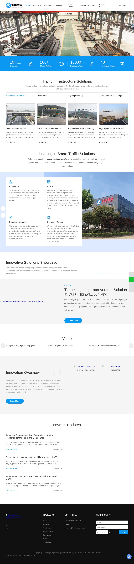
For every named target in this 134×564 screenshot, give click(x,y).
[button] (3, 208)
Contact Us (47, 542)
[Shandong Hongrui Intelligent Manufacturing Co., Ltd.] (14, 5)
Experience (14, 186)
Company (37, 5)
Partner (50, 186)
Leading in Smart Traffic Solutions (67, 154)
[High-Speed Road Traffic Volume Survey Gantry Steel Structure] (113, 114)
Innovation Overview (23, 372)
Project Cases (70, 5)
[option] (67, 33)
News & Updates (67, 425)
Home (28, 5)
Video (67, 339)
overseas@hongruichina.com (75, 528)
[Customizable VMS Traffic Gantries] (20, 114)
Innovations (84, 5)
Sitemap (98, 553)
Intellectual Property (56, 222)
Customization (59, 5)
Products (47, 5)
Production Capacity (18, 222)
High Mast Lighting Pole (28, 555)
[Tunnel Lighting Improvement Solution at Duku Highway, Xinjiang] (28, 302)
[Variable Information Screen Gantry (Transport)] (51, 114)
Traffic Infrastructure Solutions (67, 81)
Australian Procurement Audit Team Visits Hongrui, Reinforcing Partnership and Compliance (30, 436)
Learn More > (10, 142)
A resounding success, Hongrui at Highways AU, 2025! (32, 457)
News (94, 5)
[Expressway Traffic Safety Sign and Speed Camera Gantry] (82, 114)
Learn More (73, 320)
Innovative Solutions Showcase (31, 262)
